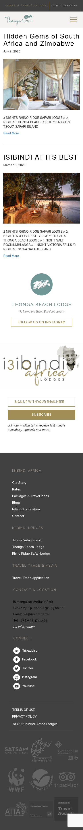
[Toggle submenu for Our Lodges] (75, 5)
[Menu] (73, 19)
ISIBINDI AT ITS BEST (40, 157)
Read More (11, 133)
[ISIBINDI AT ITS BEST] (41, 197)
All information (23, 626)
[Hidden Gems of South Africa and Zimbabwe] (41, 84)
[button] (41, 415)
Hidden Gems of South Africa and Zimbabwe (41, 39)
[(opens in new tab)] (42, 284)
